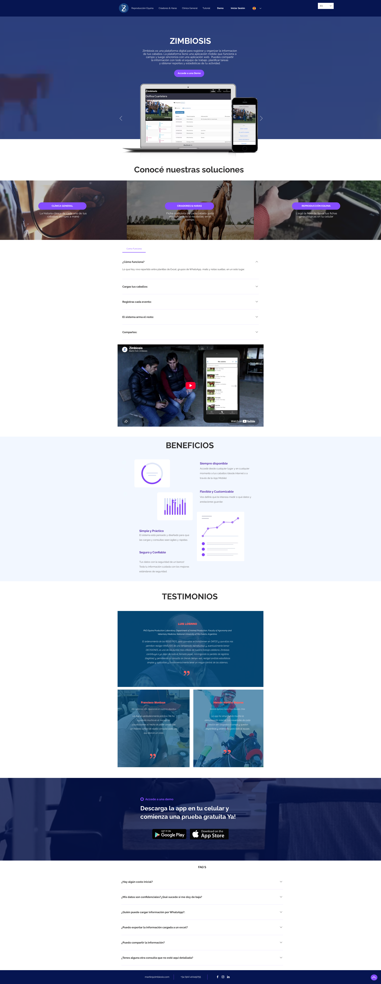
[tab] (134, 249)
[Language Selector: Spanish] (256, 8)
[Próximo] (261, 118)
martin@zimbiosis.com (157, 977)
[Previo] (121, 118)
